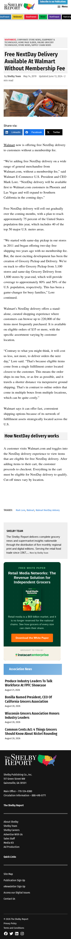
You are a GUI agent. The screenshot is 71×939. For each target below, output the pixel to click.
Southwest (31, 17)
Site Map (8, 874)
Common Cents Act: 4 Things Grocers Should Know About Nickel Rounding (31, 731)
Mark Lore (20, 510)
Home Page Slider (27, 42)
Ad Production (11, 846)
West (43, 17)
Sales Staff (9, 838)
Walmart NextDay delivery (48, 510)
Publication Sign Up (14, 880)
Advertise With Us (13, 834)
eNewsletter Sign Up (14, 886)
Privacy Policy (10, 923)
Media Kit (9, 842)
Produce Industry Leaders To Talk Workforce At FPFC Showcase (28, 683)
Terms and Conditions (14, 928)
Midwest (17, 17)
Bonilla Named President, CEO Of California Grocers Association (28, 699)
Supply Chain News (41, 45)
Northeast (54, 17)
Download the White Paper (32, 637)
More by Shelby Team (39, 553)
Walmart (9, 145)
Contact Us (9, 898)
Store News (24, 45)
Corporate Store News (29, 39)
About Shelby (11, 821)
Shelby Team (14, 76)
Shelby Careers (11, 830)
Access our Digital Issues (17, 892)
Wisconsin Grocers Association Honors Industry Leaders (32, 715)
